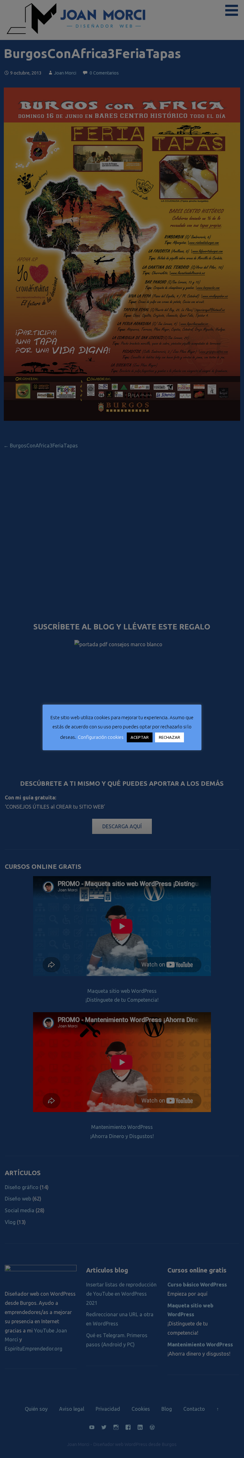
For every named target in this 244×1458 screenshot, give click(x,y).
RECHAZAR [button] (169, 737)
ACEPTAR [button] (140, 737)
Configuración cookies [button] (101, 737)
